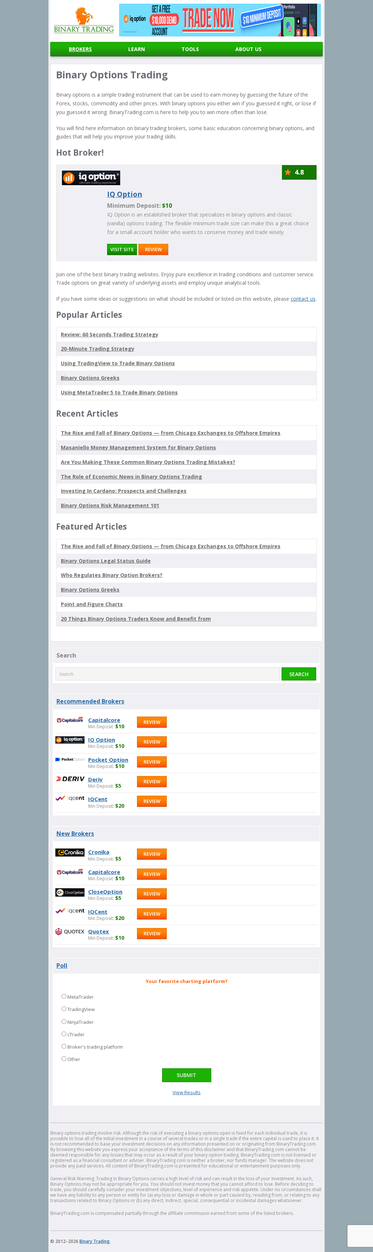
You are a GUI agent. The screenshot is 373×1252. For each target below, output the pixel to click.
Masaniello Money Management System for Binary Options (138, 447)
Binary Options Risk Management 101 (110, 505)
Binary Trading (94, 1241)
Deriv (95, 779)
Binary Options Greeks (90, 589)
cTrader (76, 1034)
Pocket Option (108, 759)
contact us (303, 298)
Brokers (80, 49)
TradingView (81, 1009)
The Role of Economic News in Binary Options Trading (131, 476)
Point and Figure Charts (92, 604)
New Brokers (75, 834)
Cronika (98, 851)
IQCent (97, 799)
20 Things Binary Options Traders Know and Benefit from (136, 618)
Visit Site (122, 249)
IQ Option (124, 194)
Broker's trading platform (95, 1047)
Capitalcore (104, 719)
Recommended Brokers (90, 701)
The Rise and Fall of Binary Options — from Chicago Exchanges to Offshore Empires (170, 432)
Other (73, 1059)
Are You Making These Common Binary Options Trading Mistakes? (148, 462)
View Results (187, 1092)
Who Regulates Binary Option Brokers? (111, 575)
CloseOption (105, 891)
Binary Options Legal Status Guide (106, 560)
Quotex (98, 931)
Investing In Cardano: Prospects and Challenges (123, 490)
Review (153, 249)
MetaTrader (80, 997)
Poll (61, 966)
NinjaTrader (80, 1022)
